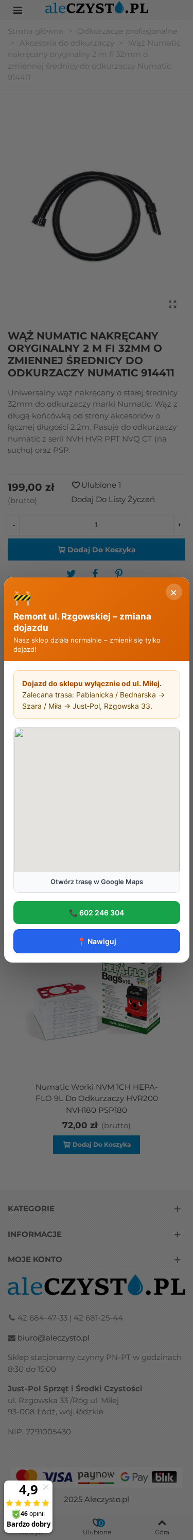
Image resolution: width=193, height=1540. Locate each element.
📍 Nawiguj (96, 941)
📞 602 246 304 (96, 912)
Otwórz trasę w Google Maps (96, 881)
